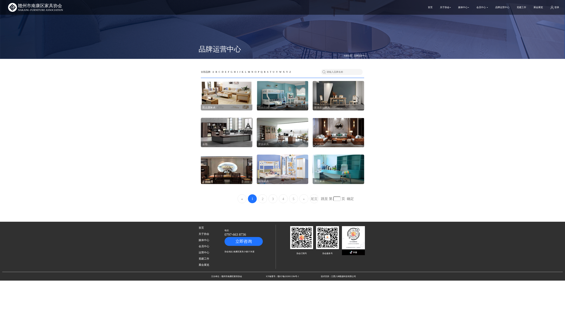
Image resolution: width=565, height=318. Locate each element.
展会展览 (538, 7)
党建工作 (521, 7)
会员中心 (481, 7)
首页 (430, 7)
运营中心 (204, 252)
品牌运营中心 (502, 7)
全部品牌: (206, 72)
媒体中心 (463, 7)
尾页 (314, 199)
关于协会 (444, 7)
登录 (556, 7)
